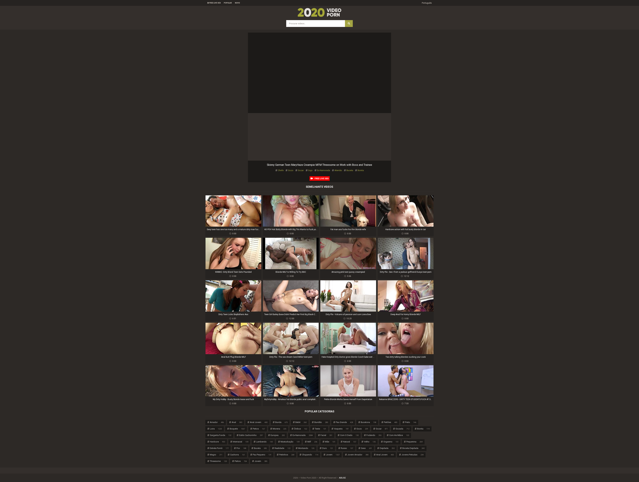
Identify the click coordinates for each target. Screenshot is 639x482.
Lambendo (264, 441)
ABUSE (342, 478)
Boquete (237, 428)
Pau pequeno (262, 454)
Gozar (301, 170)
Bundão (321, 422)
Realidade (282, 448)
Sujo (310, 170)
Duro (327, 448)
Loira (216, 428)
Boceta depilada (413, 448)
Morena (279, 428)
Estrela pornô (219, 448)
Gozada (402, 428)
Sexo (366, 448)
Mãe (330, 441)
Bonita (361, 170)
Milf (312, 441)
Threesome (218, 461)
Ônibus (300, 428)
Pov (241, 448)
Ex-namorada (323, 170)
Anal (237, 422)
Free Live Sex (215, 3)
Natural (349, 441)
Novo (237, 3)
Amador (217, 422)
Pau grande (344, 422)
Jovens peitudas (413, 454)
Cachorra (237, 454)
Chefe (281, 170)
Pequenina (414, 441)
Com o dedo (349, 435)
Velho (370, 441)
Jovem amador (357, 454)
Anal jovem (258, 422)
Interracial (240, 441)
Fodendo (373, 435)
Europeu (278, 435)
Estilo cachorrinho (251, 435)
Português (427, 3)
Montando (306, 448)
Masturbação (290, 441)
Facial (326, 435)
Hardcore (217, 441)
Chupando (310, 454)
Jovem (333, 454)
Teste (320, 428)
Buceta (349, 170)
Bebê (301, 422)
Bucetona (368, 422)
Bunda (281, 422)
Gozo (290, 170)
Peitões (390, 422)
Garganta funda (220, 435)
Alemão (338, 170)
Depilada (387, 448)
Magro (216, 454)
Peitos (259, 428)
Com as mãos (399, 435)
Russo (347, 448)
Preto (410, 422)
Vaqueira (341, 428)
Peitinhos (286, 454)
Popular (228, 3)
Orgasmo (391, 441)
